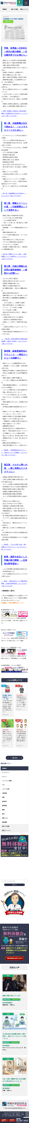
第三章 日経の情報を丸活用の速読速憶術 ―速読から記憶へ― (15, 269)
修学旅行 (4, 801)
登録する (14, 884)
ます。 (12, 343)
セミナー (4, 776)
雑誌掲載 (4, 822)
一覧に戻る (15, 757)
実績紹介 (5, 9)
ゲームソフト (5, 772)
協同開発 (4, 805)
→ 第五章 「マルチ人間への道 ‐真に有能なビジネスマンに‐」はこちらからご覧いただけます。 (14, 547)
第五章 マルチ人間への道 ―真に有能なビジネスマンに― (15, 468)
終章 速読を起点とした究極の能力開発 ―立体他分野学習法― (15, 560)
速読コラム (8, 21)
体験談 (8, 975)
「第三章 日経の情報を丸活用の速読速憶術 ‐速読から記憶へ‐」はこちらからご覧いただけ (14, 341)
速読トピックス (24, 9)
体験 (18, 685)
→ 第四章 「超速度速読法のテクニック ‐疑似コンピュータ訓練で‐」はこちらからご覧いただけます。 (14, 452)
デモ (3, 785)
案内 (3, 814)
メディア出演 (5, 789)
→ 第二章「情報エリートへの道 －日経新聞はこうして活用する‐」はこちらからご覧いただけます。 (14, 256)
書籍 (4, 685)
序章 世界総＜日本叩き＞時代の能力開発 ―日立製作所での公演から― (15, 51)
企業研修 (4, 793)
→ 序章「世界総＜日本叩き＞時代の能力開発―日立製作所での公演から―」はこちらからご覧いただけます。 (14, 113)
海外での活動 (14, 9)
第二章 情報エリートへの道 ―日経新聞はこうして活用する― (15, 206)
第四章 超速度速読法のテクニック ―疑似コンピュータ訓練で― (16, 354)
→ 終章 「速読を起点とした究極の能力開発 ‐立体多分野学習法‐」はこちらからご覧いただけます (14, 583)
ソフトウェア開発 (7, 780)
